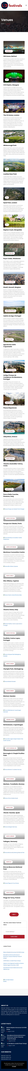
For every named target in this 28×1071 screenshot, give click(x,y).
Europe (12, 282)
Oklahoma (8, 253)
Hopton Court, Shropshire (12, 230)
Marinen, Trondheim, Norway (13, 784)
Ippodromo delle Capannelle (9, 346)
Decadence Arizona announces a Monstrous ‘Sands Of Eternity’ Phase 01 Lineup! (12, 956)
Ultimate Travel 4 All (6, 1055)
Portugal (12, 310)
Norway (12, 778)
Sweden (12, 663)
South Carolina (10, 748)
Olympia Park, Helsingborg (13, 669)
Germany (12, 836)
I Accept (14, 1066)
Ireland (8, 51)
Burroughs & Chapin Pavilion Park (13, 754)
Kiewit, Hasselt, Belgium (12, 287)
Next (14, 914)
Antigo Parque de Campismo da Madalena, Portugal (12, 377)
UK (10, 51)
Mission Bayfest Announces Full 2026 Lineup (13, 952)
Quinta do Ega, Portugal (12, 316)
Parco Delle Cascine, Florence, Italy (11, 495)
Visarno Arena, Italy (10, 610)
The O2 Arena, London (11, 115)
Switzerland (13, 547)
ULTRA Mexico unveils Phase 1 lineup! (12, 960)
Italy (11, 339)
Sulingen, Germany (10, 841)
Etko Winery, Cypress (11, 581)
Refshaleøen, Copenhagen (13, 725)
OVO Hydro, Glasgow (11, 85)
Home (2, 23)
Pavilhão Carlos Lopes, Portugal (11, 639)
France (11, 892)
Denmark (8, 719)
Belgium (8, 282)
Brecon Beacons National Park (12, 868)
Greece (11, 431)
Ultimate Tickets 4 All (6, 1057)
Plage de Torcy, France (11, 898)
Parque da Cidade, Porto (12, 524)
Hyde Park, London (10, 203)
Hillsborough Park (10, 145)
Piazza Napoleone (10, 408)
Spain (11, 807)
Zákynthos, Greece (10, 437)
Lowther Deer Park (10, 174)
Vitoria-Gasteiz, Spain (11, 813)
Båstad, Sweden (9, 696)
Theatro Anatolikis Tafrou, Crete (13, 465)
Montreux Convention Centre (14, 552)
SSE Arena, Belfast (10, 56)
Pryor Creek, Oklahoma (12, 259)
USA (12, 253)
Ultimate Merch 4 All (6, 1059)
